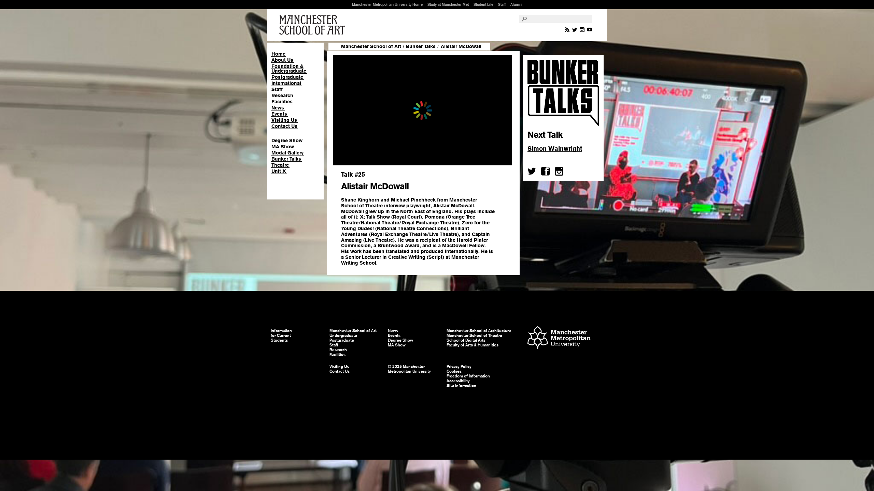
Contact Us (284, 126)
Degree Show (286, 140)
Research (282, 95)
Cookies (454, 371)
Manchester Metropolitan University (559, 338)
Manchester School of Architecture (479, 330)
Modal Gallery (287, 152)
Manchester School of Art (313, 25)
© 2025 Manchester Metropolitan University (409, 369)
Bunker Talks (286, 159)
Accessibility (458, 380)
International (286, 83)
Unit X (278, 171)
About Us (282, 60)
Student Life (483, 4)
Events (279, 114)
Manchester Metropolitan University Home (387, 4)
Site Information (461, 385)
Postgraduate (287, 77)
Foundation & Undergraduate (288, 68)
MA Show (282, 146)
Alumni (516, 4)
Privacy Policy (459, 366)
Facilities (282, 101)
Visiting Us (284, 120)
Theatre (280, 165)
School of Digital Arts (466, 340)
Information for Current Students (281, 335)
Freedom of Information (468, 376)
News (277, 107)
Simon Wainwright (554, 148)
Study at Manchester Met (448, 4)
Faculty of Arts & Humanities (472, 345)
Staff (502, 4)
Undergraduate (343, 335)
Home (278, 54)
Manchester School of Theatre (474, 335)
